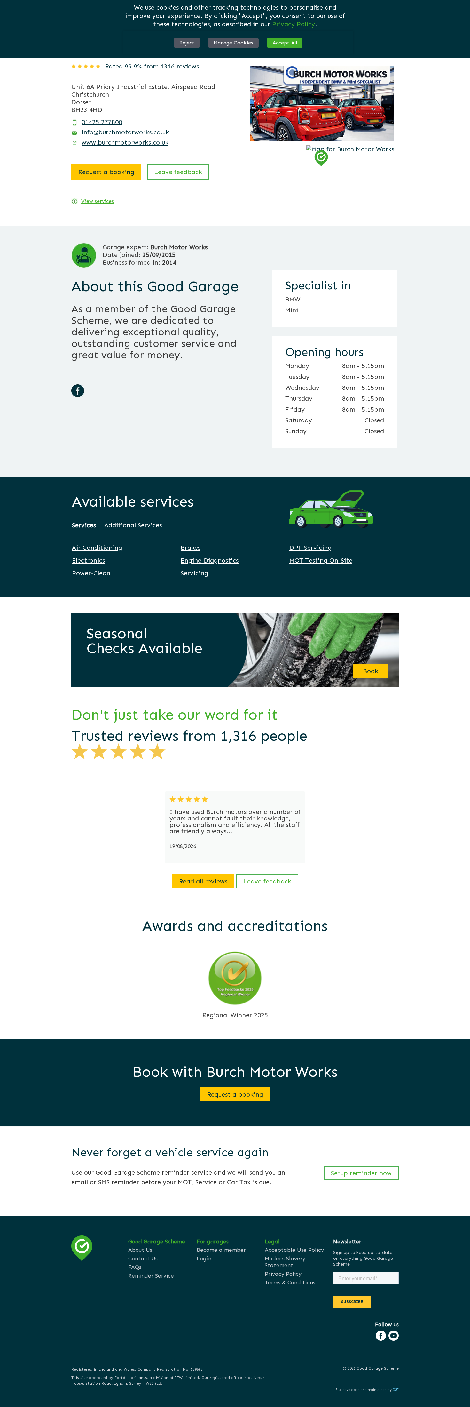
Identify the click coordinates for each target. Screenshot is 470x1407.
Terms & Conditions (290, 1282)
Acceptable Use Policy (294, 1250)
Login (204, 1258)
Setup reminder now (361, 1173)
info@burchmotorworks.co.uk (125, 132)
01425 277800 (102, 122)
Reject (186, 43)
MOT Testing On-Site (320, 560)
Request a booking (106, 172)
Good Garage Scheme (156, 1241)
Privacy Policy (293, 24)
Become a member (221, 1250)
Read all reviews (203, 881)
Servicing (194, 573)
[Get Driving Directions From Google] (350, 149)
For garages (213, 1241)
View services (97, 201)
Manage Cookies (233, 43)
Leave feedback (178, 172)
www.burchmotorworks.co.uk (125, 142)
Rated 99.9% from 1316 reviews (152, 66)
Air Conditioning (97, 547)
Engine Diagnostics (210, 560)
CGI (396, 1390)
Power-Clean (91, 573)
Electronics (88, 560)
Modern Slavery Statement (285, 1261)
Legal (272, 1241)
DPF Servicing (310, 547)
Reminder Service (151, 1276)
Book (370, 671)
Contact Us (143, 1258)
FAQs (134, 1267)
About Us (140, 1250)
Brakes (190, 547)
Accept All (284, 43)
